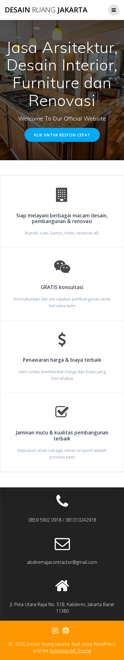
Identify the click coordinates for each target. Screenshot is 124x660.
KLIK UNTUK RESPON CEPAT (62, 134)
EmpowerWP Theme (70, 651)
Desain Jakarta (46, 9)
